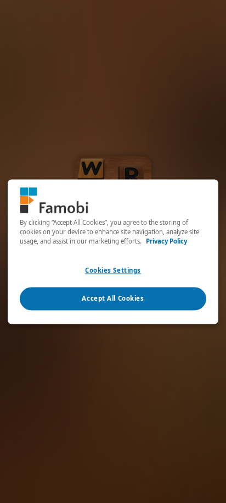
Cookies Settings (113, 270)
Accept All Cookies (113, 298)
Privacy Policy (166, 241)
